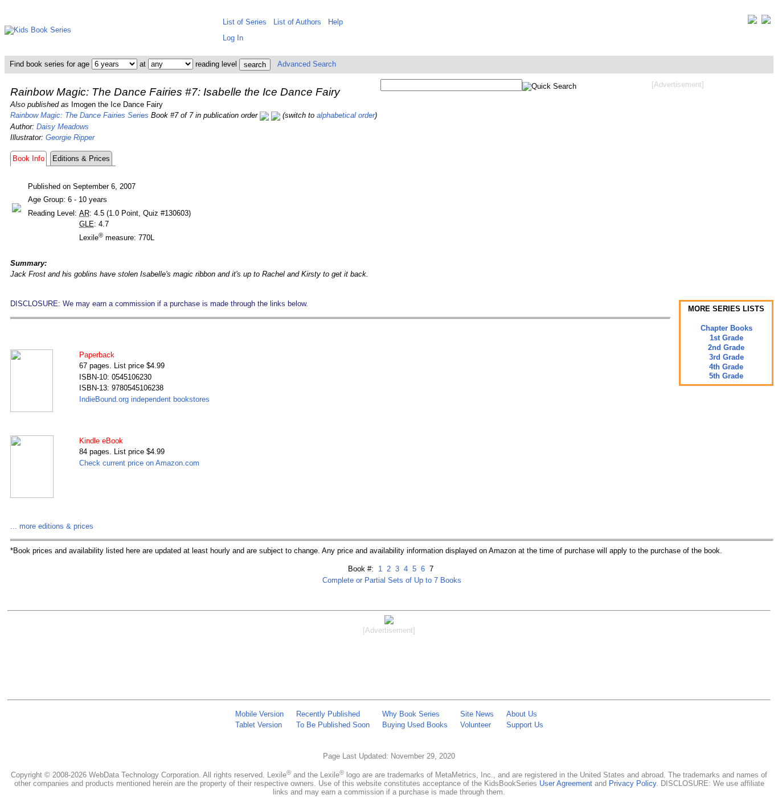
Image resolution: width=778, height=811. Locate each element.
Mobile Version (259, 714)
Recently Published (328, 714)
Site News (477, 714)
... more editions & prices (51, 526)
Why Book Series (411, 714)
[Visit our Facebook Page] (766, 22)
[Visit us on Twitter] (752, 22)
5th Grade (726, 376)
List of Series (245, 22)
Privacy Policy (632, 783)
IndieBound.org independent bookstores (144, 399)
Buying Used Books (415, 725)
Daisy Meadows (62, 126)
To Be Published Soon (333, 725)
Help (335, 22)
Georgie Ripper (70, 137)
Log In (233, 38)
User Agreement (565, 783)
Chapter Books (726, 328)
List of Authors (297, 22)
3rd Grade (726, 357)
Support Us (524, 725)
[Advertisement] (677, 181)
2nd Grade (726, 347)
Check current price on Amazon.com (139, 463)
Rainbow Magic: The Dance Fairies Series (79, 115)
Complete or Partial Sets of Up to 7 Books (391, 580)
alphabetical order (346, 115)
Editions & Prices (81, 158)
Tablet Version (258, 725)
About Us (521, 714)
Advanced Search (306, 64)
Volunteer (475, 725)
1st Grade (726, 338)
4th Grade (726, 367)
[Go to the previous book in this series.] (264, 115)
